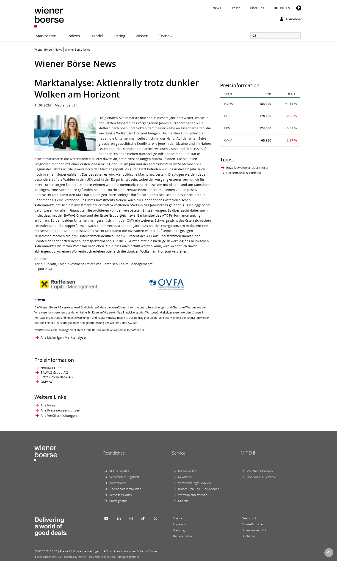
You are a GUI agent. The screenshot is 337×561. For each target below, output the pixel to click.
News (217, 8)
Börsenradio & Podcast (243, 173)
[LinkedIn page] (119, 518)
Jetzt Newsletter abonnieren (247, 167)
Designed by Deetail (129, 556)
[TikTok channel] (143, 518)
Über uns (257, 8)
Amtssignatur (118, 501)
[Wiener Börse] (49, 17)
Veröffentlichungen (260, 471)
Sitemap (178, 518)
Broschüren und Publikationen (198, 489)
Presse (235, 8)
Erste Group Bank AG (57, 377)
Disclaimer (248, 536)
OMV (228, 140)
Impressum (180, 524)
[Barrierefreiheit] (299, 8)
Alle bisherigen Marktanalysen (64, 337)
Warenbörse (117, 483)
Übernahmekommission (125, 489)
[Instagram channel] (131, 518)
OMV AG (47, 381)
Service (178, 453)
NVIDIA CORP (51, 368)
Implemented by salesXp (102, 556)
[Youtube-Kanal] (106, 518)
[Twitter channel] (155, 518)
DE (275, 8)
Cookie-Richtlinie (252, 524)
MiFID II (248, 453)
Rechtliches (114, 453)
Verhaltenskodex (120, 495)
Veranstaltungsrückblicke (195, 483)
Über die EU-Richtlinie (261, 477)
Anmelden (294, 19)
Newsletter (185, 477)
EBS (227, 128)
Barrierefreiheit (183, 536)
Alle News (48, 405)
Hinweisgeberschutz (255, 530)
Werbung (179, 530)
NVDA (228, 103)
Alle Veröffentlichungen (59, 415)
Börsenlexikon (187, 471)
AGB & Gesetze (119, 471)
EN (288, 8)
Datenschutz (249, 518)
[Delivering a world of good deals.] (50, 525)
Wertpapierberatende (192, 495)
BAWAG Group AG (54, 372)
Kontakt (183, 501)
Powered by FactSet (75, 556)
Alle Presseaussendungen (60, 410)
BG (226, 116)
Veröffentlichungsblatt (124, 477)
